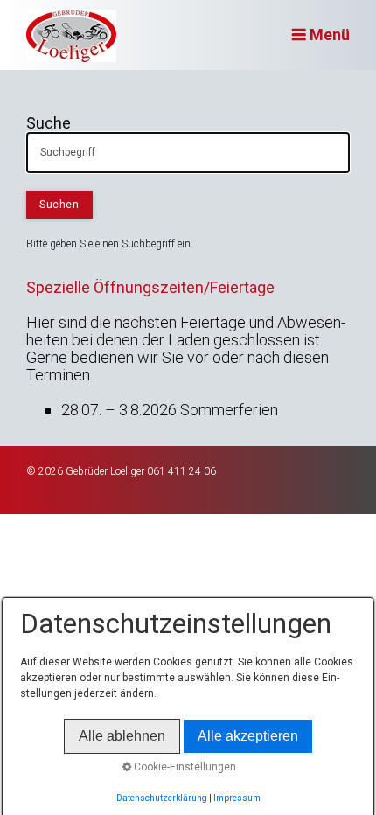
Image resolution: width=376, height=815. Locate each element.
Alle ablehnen (122, 735)
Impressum (237, 798)
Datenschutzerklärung (161, 798)
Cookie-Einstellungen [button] (183, 767)
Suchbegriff (60, 145)
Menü (330, 35)
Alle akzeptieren (248, 735)
